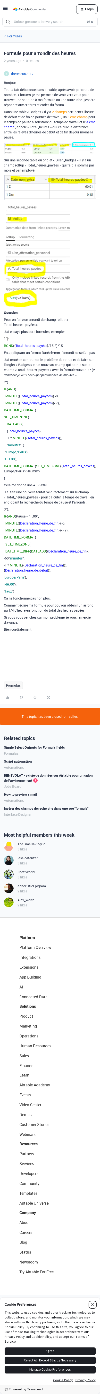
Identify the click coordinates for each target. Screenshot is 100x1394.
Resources (28, 1143)
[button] (5, 10)
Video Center (30, 1104)
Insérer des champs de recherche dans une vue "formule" (46, 808)
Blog (23, 1242)
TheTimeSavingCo (31, 844)
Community (29, 1183)
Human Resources (35, 1046)
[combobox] (50, 22)
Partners (26, 1153)
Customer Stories (34, 1124)
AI (21, 987)
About (24, 1222)
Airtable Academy (34, 1085)
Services (26, 1163)
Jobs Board (12, 786)
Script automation (18, 761)
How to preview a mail (20, 794)
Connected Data (33, 997)
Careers (25, 1232)
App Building (30, 977)
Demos (25, 1114)
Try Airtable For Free (36, 1272)
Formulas (14, 36)
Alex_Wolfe (25, 900)
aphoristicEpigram (31, 886)
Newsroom (28, 1262)
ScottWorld (26, 872)
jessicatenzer (27, 858)
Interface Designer (18, 814)
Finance (26, 1065)
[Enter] (8, 22)
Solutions (27, 1006)
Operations (28, 1036)
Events (25, 1094)
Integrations (30, 957)
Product (26, 1016)
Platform (27, 937)
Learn (24, 1075)
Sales (24, 1055)
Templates (28, 1193)
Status (25, 1252)
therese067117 (22, 73)
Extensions (28, 967)
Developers (28, 1173)
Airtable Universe (34, 1203)
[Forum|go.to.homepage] (29, 9)
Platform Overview (35, 947)
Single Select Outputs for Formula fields (34, 747)
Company (27, 1212)
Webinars (27, 1134)
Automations (14, 767)
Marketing (28, 1026)
